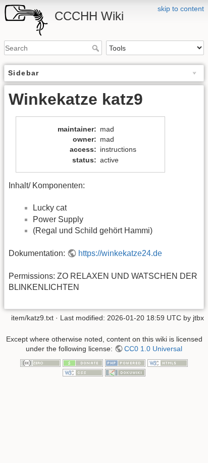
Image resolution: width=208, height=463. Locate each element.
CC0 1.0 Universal (153, 349)
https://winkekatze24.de (120, 253)
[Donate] (83, 362)
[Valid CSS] (83, 372)
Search (96, 48)
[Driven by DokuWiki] (125, 372)
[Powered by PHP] (125, 362)
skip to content (181, 9)
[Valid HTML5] (167, 362)
